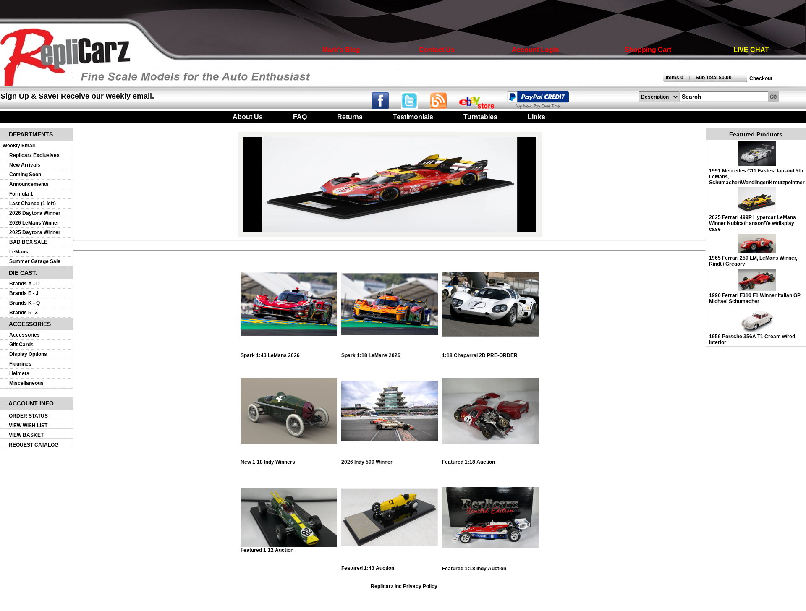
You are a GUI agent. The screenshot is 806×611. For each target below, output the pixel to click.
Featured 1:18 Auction (468, 462)
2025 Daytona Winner (34, 232)
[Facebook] (385, 106)
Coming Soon (25, 175)
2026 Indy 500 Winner (367, 462)
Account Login (535, 49)
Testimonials (413, 116)
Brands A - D (24, 284)
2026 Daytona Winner (34, 213)
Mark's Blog (341, 49)
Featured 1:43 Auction (367, 568)
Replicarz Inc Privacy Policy (404, 586)
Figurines (20, 364)
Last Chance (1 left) (32, 203)
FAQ (300, 116)
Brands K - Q (24, 303)
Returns (350, 116)
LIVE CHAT (751, 49)
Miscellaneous (26, 383)
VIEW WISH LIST (28, 425)
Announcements (29, 184)
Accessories (24, 335)
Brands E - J (24, 293)
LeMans (18, 252)
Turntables (480, 116)
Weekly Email (19, 146)
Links (536, 116)
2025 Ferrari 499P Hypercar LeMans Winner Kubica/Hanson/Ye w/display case (752, 223)
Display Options (28, 354)
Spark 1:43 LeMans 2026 (270, 355)
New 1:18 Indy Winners (268, 462)
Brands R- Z (23, 313)
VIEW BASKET (26, 435)
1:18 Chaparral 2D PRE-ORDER (480, 355)
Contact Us (437, 49)
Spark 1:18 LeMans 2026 (370, 355)
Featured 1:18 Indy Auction (474, 569)
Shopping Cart (648, 49)
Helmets (19, 373)
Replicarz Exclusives (34, 155)
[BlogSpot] (443, 106)
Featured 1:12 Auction (267, 550)
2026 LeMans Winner (34, 223)
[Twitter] (415, 106)
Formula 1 (21, 194)
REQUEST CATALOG (33, 445)
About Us (248, 116)
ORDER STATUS (28, 416)
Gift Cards (21, 344)
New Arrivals (24, 165)
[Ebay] (482, 106)
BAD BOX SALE (28, 242)
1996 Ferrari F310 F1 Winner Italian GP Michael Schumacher (755, 298)
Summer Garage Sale (34, 261)
